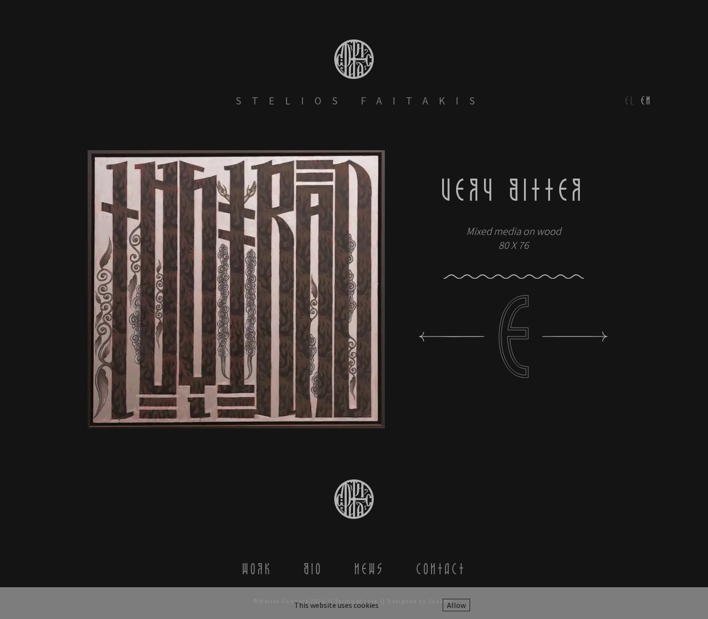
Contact (441, 568)
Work (257, 568)
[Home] (354, 59)
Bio (313, 568)
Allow (456, 605)
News (369, 568)
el (630, 100)
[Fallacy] (575, 336)
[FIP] (452, 336)
